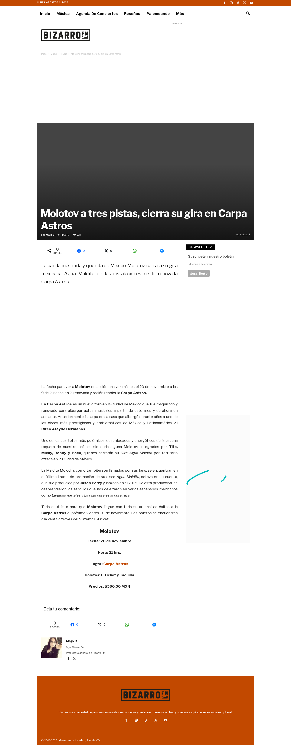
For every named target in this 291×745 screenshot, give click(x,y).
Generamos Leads (71, 740)
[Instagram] (231, 3)
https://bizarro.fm (75, 647)
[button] (248, 13)
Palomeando (158, 13)
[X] (244, 3)
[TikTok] (238, 3)
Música (63, 13)
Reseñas (132, 13)
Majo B (50, 234)
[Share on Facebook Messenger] (163, 251)
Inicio (45, 13)
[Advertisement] (176, 35)
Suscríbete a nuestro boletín (211, 256)
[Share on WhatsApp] (136, 251)
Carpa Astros (115, 564)
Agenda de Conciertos (97, 13)
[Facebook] (224, 3)
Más (180, 13)
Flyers (64, 53)
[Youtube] (251, 3)
